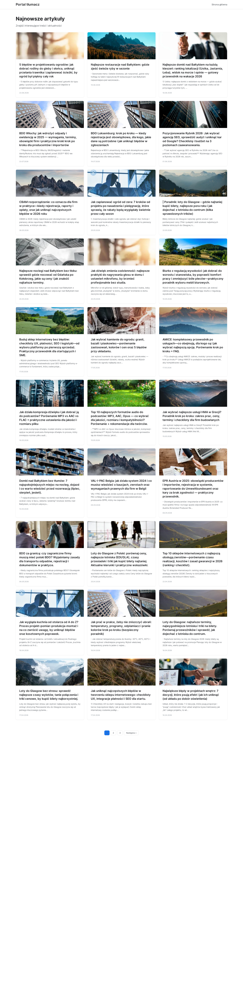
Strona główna (219, 4)
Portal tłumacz (28, 4)
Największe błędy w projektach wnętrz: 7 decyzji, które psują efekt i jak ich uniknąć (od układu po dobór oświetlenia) (191, 694)
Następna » (131, 733)
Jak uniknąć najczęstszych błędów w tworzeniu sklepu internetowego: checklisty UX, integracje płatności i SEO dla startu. (121, 694)
